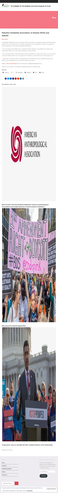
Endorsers (4, 465)
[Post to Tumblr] (13, 79)
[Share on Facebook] (6, 79)
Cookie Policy (30, 490)
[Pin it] (16, 79)
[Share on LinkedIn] (21, 79)
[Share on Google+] (11, 79)
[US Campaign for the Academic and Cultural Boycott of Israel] (26, 6)
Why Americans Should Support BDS (14, 326)
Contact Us (4, 474)
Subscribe (43, 475)
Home (3, 462)
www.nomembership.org (12, 63)
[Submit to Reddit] (18, 79)
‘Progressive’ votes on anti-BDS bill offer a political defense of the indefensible (27, 445)
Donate (3, 471)
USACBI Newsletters (7, 468)
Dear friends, (5, 39)
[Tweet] (8, 79)
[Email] (23, 79)
